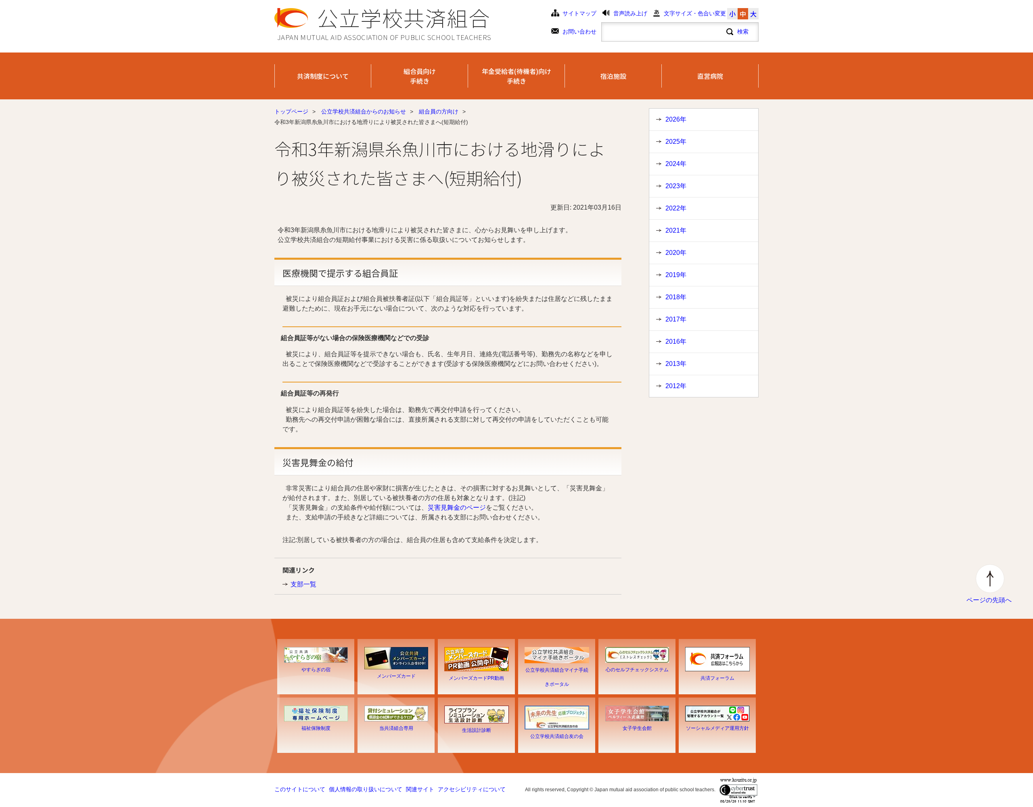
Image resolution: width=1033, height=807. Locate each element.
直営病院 (710, 76)
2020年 (675, 252)
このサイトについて (299, 789)
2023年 (675, 186)
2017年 (675, 319)
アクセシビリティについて (472, 789)
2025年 (675, 141)
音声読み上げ (630, 14)
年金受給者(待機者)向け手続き (516, 76)
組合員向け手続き (420, 76)
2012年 (675, 385)
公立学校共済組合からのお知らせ (363, 112)
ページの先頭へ (989, 600)
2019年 (675, 274)
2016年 (675, 341)
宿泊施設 (613, 76)
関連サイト (420, 789)
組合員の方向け (438, 112)
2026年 (675, 119)
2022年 (675, 208)
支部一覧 (303, 584)
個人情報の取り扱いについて (365, 789)
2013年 (675, 363)
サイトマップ (579, 14)
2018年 (675, 297)
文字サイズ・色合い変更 (695, 14)
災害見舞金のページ (457, 507)
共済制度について (323, 76)
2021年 (675, 230)
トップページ (291, 112)
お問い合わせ (579, 32)
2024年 (675, 163)
